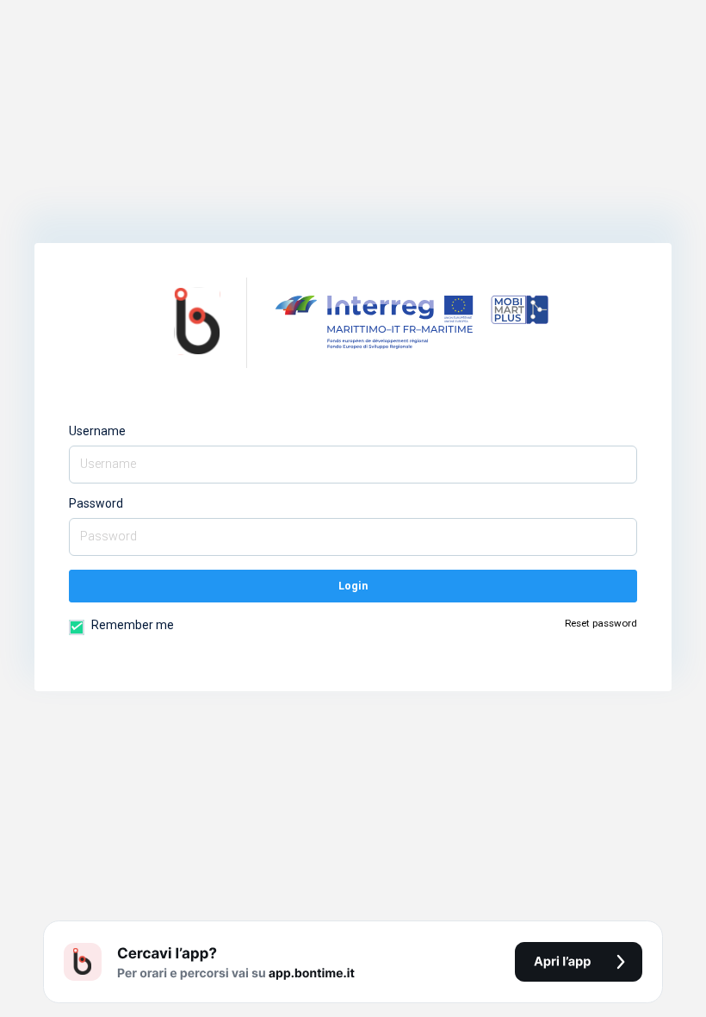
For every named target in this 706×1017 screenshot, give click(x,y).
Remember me (131, 625)
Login (353, 585)
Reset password (601, 623)
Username (97, 431)
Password (96, 503)
